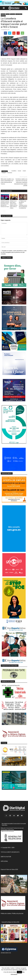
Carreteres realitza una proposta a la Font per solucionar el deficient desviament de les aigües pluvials (20, 182)
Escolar (19, 170)
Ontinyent (3, 15)
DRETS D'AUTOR (6, 856)
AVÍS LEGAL (4, 861)
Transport (3, 172)
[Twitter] (17, 815)
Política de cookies (6, 913)
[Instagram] (10, 815)
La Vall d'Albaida (19, 14)
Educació (7, 14)
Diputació (3, 14)
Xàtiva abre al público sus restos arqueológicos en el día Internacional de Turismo (7, 181)
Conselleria (13, 170)
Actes (11, 199)
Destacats (21, 199)
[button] (26, 8)
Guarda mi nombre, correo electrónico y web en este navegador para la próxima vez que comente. (13, 252)
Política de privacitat (17, 913)
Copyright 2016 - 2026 (8, 847)
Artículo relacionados (7, 191)
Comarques (12, 14)
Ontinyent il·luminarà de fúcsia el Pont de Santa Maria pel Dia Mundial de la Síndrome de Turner (5, 204)
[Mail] (14, 815)
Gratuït (24, 170)
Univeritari (10, 172)
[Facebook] (6, 815)
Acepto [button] (19, 972)
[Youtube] (21, 815)
